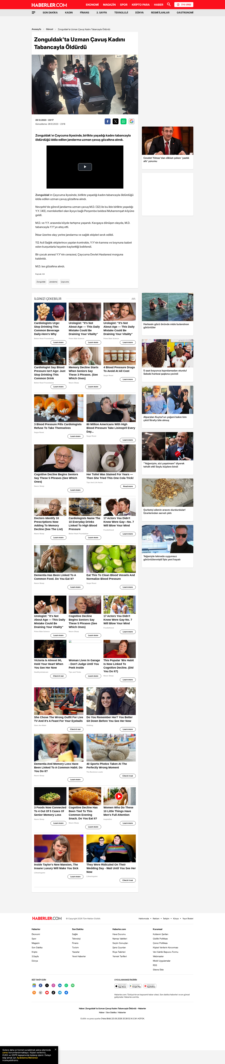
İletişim (166, 918)
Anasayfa (36, 29)
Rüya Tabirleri (119, 952)
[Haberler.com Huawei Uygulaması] (149, 986)
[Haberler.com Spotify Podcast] (72, 985)
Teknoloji (76, 938)
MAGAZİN (109, 4)
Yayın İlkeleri (187, 918)
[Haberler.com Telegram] (59, 992)
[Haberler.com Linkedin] (59, 985)
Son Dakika (37, 947)
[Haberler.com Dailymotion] (66, 992)
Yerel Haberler (79, 956)
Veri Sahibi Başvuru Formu (165, 952)
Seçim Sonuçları (120, 943)
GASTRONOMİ (185, 12)
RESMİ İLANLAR (160, 12)
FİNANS (84, 12)
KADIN (69, 12)
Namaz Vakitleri (119, 938)
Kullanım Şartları (160, 934)
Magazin (36, 943)
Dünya (35, 960)
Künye (176, 918)
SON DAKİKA (50, 12)
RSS (155, 965)
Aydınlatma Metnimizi (27, 1057)
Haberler (36, 929)
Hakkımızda (144, 918)
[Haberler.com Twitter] (47, 985)
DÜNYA (139, 12)
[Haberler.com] (47, 918)
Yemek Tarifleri (119, 956)
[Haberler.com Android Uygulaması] (135, 986)
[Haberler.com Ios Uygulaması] (120, 986)
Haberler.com (119, 929)
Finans (75, 943)
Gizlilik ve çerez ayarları (90, 1018)
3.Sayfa (35, 956)
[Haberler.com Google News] (34, 985)
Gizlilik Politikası (160, 938)
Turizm (75, 947)
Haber (102, 1012)
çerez (5, 1052)
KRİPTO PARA (141, 4)
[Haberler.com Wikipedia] (40, 992)
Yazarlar (76, 952)
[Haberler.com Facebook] (40, 985)
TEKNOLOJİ (121, 12)
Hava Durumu (119, 934)
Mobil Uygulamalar (162, 960)
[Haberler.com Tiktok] (53, 992)
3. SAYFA (101, 12)
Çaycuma (65, 282)
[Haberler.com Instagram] (53, 985)
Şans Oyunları (119, 947)
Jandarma (53, 282)
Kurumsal (157, 929)
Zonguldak (41, 282)
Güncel (49, 29)
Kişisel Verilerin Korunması (165, 947)
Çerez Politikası (160, 943)
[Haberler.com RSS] (34, 992)
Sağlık (75, 934)
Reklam (156, 918)
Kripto (34, 952)
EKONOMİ (92, 4)
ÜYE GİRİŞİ (186, 4)
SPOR (124, 4)
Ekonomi (36, 934)
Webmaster (158, 956)
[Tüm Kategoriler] (33, 12)
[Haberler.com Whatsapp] (66, 985)
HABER (158, 4)
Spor (34, 938)
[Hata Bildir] (106, 1018)
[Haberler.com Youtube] (47, 992)
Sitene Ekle (158, 969)
